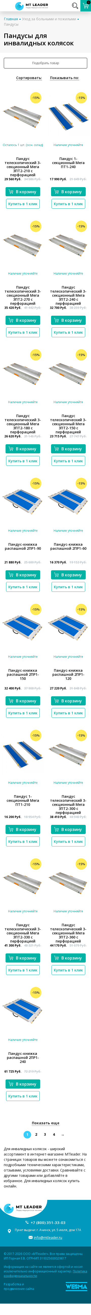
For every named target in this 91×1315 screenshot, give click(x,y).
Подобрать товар (45, 63)
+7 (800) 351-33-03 (48, 1222)
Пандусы (11, 24)
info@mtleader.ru (48, 1237)
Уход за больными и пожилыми (49, 18)
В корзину (26, 191)
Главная (11, 18)
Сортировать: (29, 77)
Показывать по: (64, 77)
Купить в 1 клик (22, 203)
